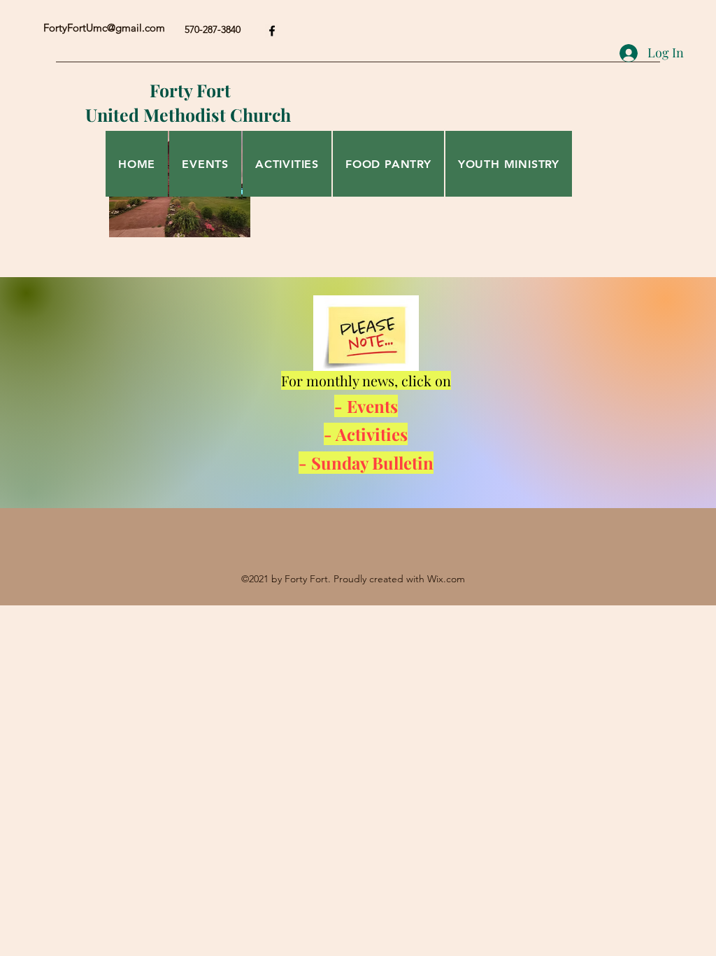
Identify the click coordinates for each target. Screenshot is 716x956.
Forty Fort (190, 89)
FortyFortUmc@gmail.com (104, 27)
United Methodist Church (190, 114)
